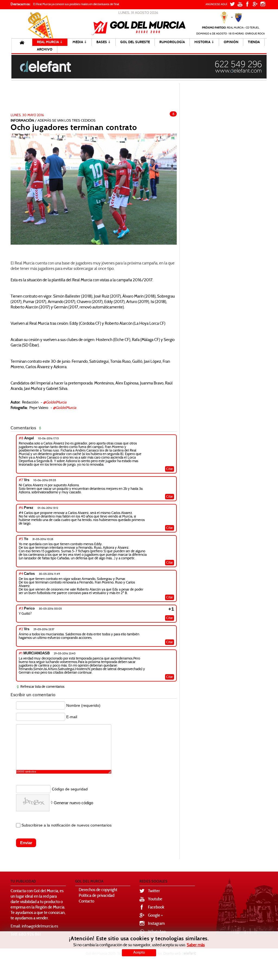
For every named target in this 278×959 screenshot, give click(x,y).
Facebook (156, 908)
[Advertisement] (102, 98)
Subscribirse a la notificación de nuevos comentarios (66, 825)
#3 (21, 609)
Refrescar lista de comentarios (42, 687)
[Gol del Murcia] (138, 28)
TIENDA (254, 42)
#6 (21, 508)
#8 (21, 438)
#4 (21, 574)
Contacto (86, 902)
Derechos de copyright (98, 890)
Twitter (154, 891)
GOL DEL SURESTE (135, 42)
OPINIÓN (231, 42)
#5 (21, 539)
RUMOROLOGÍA (172, 42)
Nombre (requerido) (83, 705)
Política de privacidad (96, 896)
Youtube (155, 899)
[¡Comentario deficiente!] (160, 439)
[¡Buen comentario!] (155, 439)
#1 (21, 653)
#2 (21, 629)
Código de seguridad (70, 789)
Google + (155, 916)
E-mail (71, 717)
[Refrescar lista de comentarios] (41, 428)
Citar (169, 469)
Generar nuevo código (73, 802)
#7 (21, 480)
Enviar (26, 842)
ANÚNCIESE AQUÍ (216, 4)
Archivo (44, 49)
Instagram (156, 924)
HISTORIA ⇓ (204, 42)
